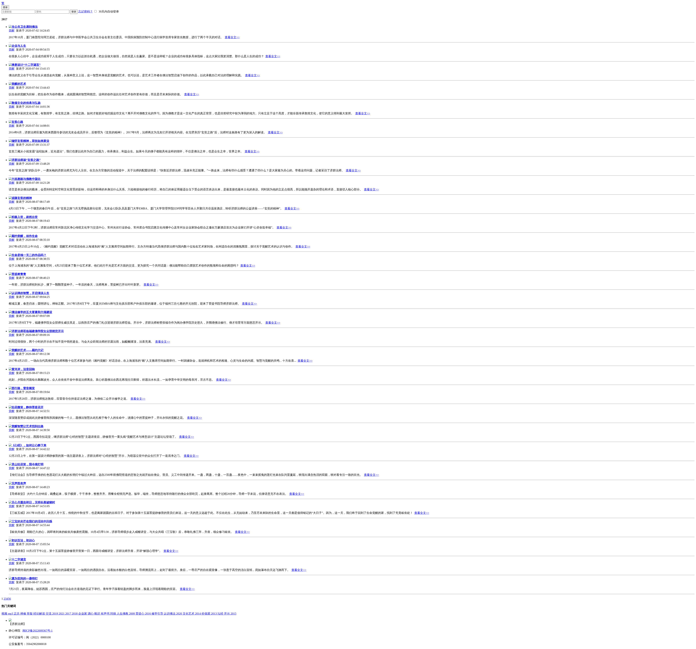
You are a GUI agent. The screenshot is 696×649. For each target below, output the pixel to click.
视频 (4, 613)
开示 (227, 613)
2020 (179, 613)
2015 (233, 613)
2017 (68, 613)
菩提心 (140, 613)
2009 (132, 613)
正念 (17, 613)
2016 (148, 613)
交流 (49, 613)
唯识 (97, 613)
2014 (198, 613)
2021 (62, 613)
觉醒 (11, 30)
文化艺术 (189, 613)
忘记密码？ (85, 11)
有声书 (105, 613)
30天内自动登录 (108, 11)
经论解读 (39, 613)
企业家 (83, 613)
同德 (113, 613)
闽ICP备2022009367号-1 (37, 630)
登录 (73, 11)
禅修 (23, 613)
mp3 (11, 613)
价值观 (206, 613)
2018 (75, 613)
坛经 (221, 613)
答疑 (30, 613)
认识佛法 (170, 613)
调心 (91, 613)
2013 (214, 613)
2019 (55, 613)
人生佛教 (123, 613)
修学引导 (158, 613)
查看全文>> (232, 37)
